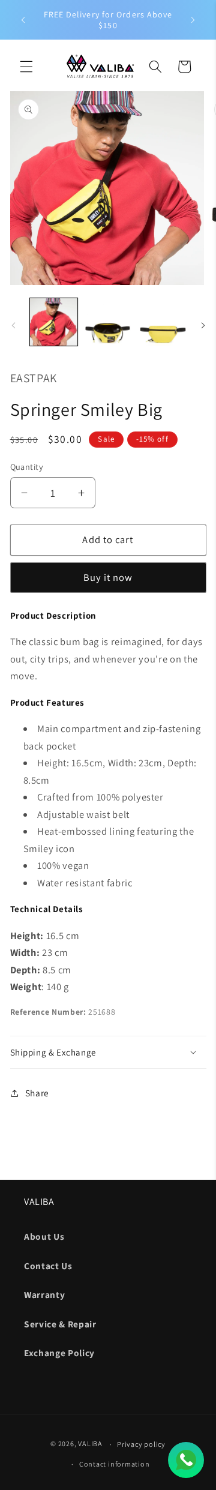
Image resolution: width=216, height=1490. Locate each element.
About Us (44, 1236)
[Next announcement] (193, 20)
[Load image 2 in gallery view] (108, 322)
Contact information (114, 1463)
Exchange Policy (59, 1353)
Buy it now (108, 577)
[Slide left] (13, 325)
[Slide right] (203, 325)
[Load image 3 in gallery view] (163, 322)
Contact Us (48, 1266)
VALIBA (90, 1444)
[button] (26, 66)
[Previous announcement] (23, 20)
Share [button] (37, 1093)
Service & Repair (60, 1324)
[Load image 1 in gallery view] (54, 322)
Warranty (44, 1294)
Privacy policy (141, 1444)
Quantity (27, 466)
